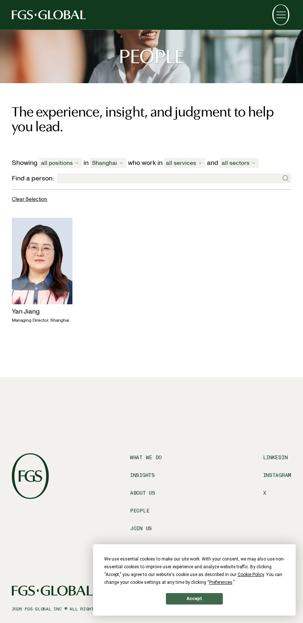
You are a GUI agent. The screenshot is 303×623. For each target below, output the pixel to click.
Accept (194, 598)
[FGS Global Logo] (49, 15)
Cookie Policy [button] (251, 574)
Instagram (277, 475)
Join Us (141, 528)
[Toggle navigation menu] (280, 14)
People (139, 511)
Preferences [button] (220, 582)
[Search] (285, 178)
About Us (142, 493)
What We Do (146, 457)
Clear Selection (29, 199)
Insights (142, 475)
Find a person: (33, 178)
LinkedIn (275, 457)
